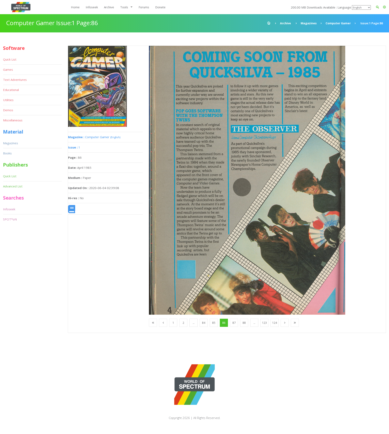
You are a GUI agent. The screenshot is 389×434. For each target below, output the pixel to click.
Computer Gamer (338, 23)
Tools (124, 7)
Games (8, 69)
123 (264, 323)
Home (75, 7)
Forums (144, 7)
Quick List (9, 59)
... (193, 323)
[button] (384, 7)
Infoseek (92, 7)
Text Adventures (15, 80)
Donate (160, 7)
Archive (109, 7)
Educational (11, 90)
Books (7, 153)
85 (213, 323)
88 (244, 323)
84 (203, 323)
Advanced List (12, 186)
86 (223, 323)
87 (234, 323)
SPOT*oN (10, 219)
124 (274, 323)
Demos (8, 110)
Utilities (8, 100)
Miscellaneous (12, 120)
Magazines (309, 23)
